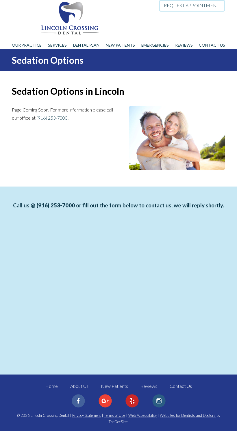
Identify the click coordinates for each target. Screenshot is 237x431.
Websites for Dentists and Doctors (188, 415)
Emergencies (155, 45)
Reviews (184, 45)
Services (57, 45)
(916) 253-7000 (208, 32)
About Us (79, 386)
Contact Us (212, 45)
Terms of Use (114, 415)
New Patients (120, 45)
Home (51, 386)
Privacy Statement (86, 415)
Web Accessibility (142, 415)
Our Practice (27, 45)
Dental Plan (86, 45)
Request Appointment (191, 5)
